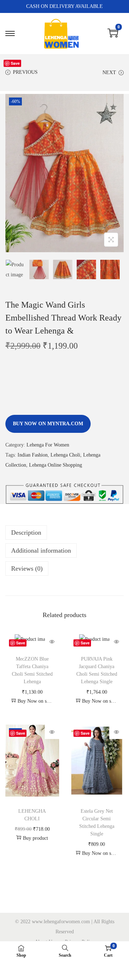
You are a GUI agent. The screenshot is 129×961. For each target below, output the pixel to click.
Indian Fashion (33, 455)
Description (26, 532)
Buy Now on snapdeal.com (36, 701)
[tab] (64, 532)
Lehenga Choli (65, 455)
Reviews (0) (27, 568)
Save (15, 63)
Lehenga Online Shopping (55, 465)
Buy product (35, 838)
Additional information (41, 550)
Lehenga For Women (48, 445)
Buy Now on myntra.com (48, 423)
